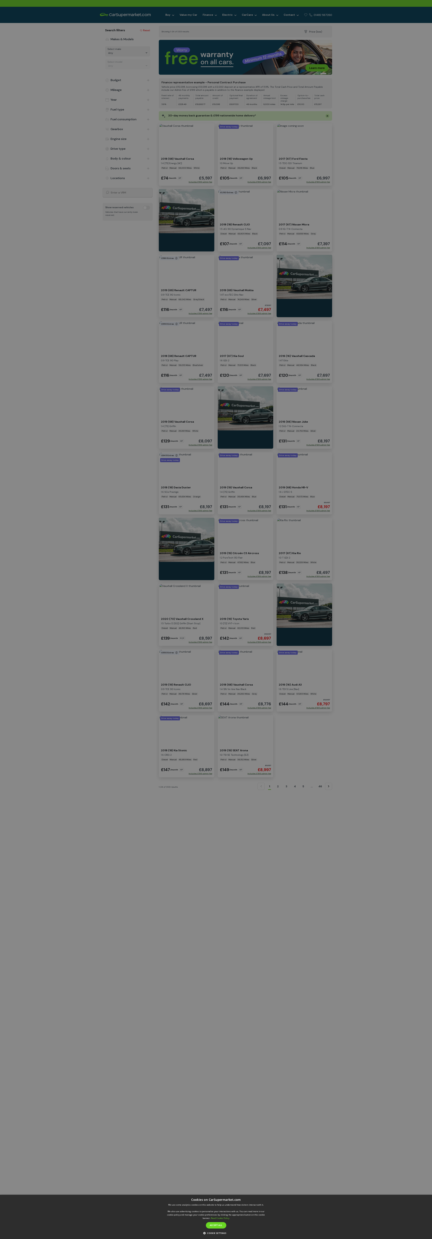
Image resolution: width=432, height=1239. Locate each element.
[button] (216, 1233)
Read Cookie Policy (220, 1218)
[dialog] (216, 1217)
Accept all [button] (216, 1225)
